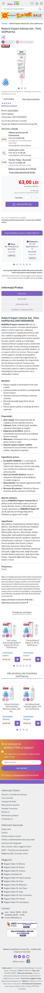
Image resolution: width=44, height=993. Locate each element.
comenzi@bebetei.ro (13, 917)
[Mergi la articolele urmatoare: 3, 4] (17, 264)
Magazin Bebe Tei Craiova (14, 871)
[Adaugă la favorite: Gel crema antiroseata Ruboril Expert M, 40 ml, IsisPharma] (4, 622)
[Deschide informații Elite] (5, 625)
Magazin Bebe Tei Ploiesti (14, 898)
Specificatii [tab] (22, 299)
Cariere (4, 832)
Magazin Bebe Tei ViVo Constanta (18, 895)
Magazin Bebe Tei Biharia (14, 864)
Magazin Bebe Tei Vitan (13, 891)
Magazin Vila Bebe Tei (13, 874)
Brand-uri (5, 812)
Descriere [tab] (22, 293)
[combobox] (22, 8)
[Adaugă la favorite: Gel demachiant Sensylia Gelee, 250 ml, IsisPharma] (25, 686)
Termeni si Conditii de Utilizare (14, 794)
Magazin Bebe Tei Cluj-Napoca (16, 902)
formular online (21, 853)
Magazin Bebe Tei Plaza (13, 881)
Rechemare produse (9, 815)
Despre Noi (6, 829)
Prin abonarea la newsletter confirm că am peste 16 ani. (22, 755)
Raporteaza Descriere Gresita (13, 602)
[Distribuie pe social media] (3, 37)
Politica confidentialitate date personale (18, 839)
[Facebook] (15, 956)
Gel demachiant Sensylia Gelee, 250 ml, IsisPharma (32, 706)
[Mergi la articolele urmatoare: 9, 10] (26, 264)
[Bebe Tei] (13, 3)
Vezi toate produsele (30, 99)
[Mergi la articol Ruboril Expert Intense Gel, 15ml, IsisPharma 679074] (25, 88)
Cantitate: (19, 197)
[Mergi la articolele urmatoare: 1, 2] (14, 264)
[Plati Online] (18, 961)
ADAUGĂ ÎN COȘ (24, 204)
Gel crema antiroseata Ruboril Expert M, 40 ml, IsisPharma (12, 644)
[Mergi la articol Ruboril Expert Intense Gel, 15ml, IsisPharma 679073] (22, 88)
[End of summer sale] (22, 15)
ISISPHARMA (13, 110)
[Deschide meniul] (3, 3)
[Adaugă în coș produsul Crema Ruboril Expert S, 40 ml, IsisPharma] (38, 659)
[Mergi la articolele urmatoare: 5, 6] (20, 264)
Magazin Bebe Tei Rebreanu (15, 885)
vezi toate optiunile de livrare (22, 172)
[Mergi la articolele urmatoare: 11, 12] (30, 264)
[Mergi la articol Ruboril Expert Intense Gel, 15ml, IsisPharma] (18, 88)
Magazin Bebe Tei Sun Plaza (15, 888)
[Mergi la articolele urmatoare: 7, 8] (23, 264)
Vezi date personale (19, 775)
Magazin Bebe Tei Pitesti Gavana (17, 878)
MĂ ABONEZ (22, 768)
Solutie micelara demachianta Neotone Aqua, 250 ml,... (11, 708)
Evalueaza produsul (9, 106)
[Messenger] (19, 956)
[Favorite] (32, 3)
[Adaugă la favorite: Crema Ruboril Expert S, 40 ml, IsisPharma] (25, 622)
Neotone (6, 719)
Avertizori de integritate (11, 843)
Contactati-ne (7, 819)
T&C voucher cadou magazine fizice (16, 846)
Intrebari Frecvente (9, 808)
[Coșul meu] (36, 3)
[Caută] (40, 8)
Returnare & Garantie (10, 805)
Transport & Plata (8, 801)
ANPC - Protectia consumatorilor (15, 850)
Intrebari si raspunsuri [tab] (22, 309)
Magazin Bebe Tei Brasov (14, 867)
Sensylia (26, 719)
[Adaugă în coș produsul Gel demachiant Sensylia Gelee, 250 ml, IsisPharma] (38, 723)
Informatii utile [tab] (22, 304)
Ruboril (10, 114)
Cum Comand (7, 798)
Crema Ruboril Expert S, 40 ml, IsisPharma (32, 642)
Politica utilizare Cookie (11, 836)
